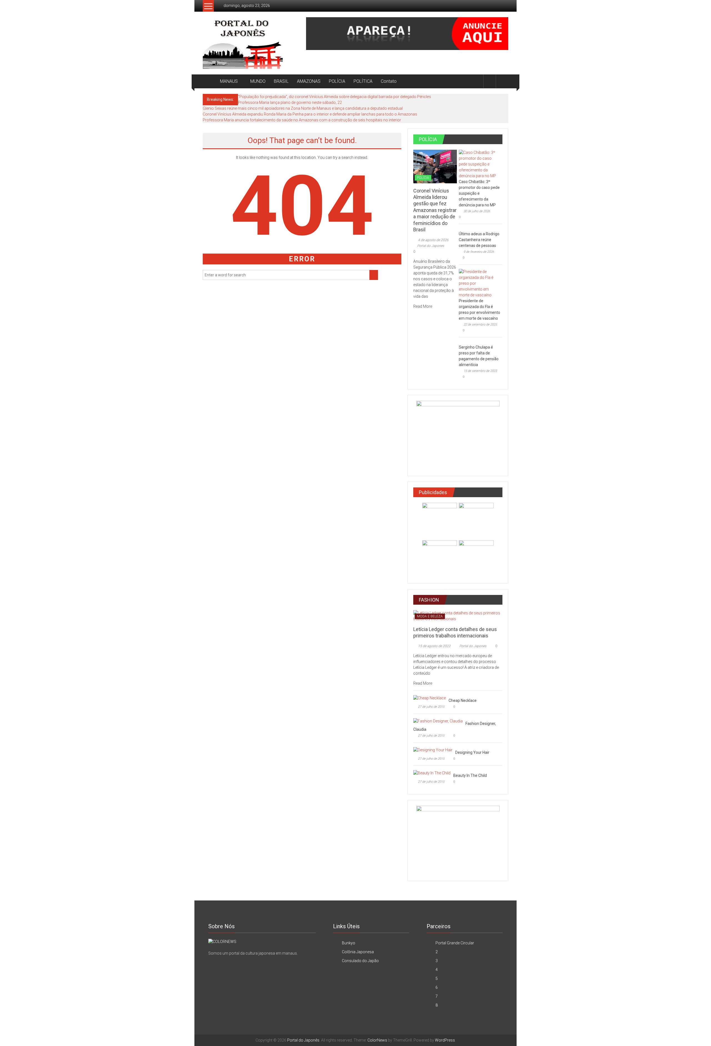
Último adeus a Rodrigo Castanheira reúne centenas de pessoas (479, 240)
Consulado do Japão (360, 961)
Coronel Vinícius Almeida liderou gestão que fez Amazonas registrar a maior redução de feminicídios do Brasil (435, 210)
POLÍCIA (337, 81)
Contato (389, 81)
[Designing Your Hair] (432, 749)
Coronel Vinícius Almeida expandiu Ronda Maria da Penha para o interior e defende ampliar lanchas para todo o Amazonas (310, 114)
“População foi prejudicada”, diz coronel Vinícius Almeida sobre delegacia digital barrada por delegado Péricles (334, 96)
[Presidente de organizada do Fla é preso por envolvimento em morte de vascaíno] (479, 283)
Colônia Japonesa (358, 952)
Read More (423, 306)
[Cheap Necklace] (429, 697)
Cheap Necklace (463, 700)
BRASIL (281, 81)
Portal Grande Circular (454, 943)
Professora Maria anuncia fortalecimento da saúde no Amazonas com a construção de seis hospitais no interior (302, 120)
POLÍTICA (363, 81)
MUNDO (258, 81)
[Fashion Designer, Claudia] (438, 721)
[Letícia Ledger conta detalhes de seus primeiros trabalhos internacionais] (457, 615)
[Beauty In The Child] (431, 772)
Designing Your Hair (472, 752)
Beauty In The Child (470, 775)
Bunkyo (348, 943)
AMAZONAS (309, 81)
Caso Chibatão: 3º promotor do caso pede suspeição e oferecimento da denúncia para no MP (479, 193)
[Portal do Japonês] (209, 81)
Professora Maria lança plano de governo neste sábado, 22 (290, 102)
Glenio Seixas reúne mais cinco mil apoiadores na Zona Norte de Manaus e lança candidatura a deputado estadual (303, 108)
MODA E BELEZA (430, 616)
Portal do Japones (430, 246)
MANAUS (229, 81)
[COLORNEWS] (222, 941)
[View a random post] (502, 81)
